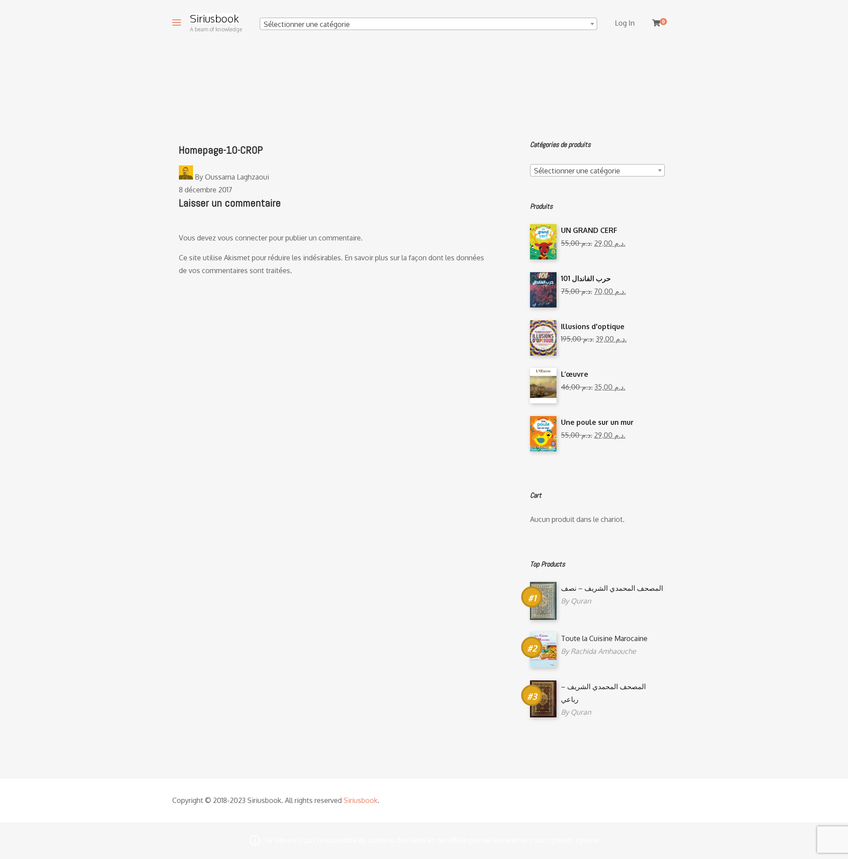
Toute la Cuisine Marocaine (604, 638)
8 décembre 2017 (205, 189)
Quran (581, 600)
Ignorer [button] (587, 840)
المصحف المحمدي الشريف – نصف (612, 588)
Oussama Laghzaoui (237, 177)
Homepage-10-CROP (221, 150)
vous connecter (242, 237)
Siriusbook (214, 18)
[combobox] (428, 24)
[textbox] (428, 24)
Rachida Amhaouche (603, 651)
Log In (625, 23)
